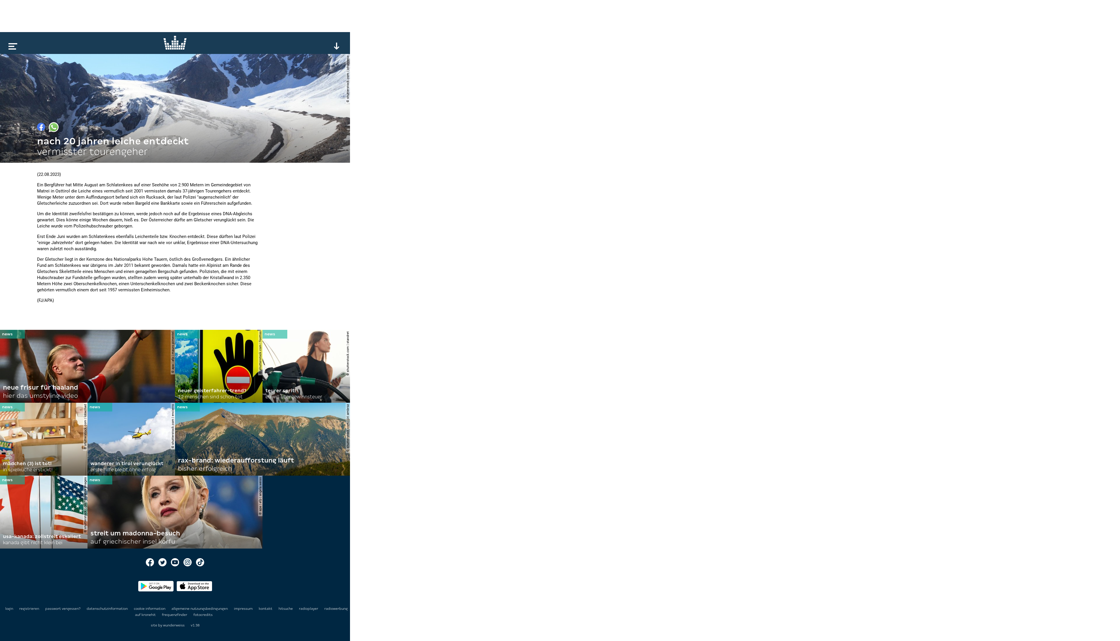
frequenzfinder (175, 615)
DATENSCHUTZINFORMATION (108, 609)
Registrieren (29, 609)
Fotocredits (203, 615)
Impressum (243, 609)
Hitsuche (286, 609)
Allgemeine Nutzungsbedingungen (200, 609)
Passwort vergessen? (62, 609)
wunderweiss (174, 625)
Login (9, 609)
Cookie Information (150, 609)
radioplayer (309, 609)
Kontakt (266, 609)
